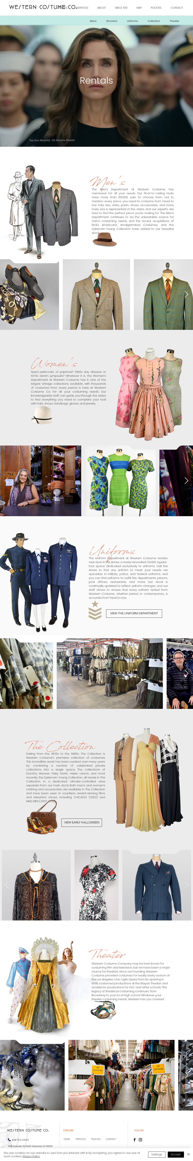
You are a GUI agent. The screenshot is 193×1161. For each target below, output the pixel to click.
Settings (156, 1154)
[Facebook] (134, 1139)
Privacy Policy (31, 1156)
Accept (176, 1154)
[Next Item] (186, 294)
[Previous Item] (6, 294)
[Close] (188, 1154)
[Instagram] (140, 1139)
